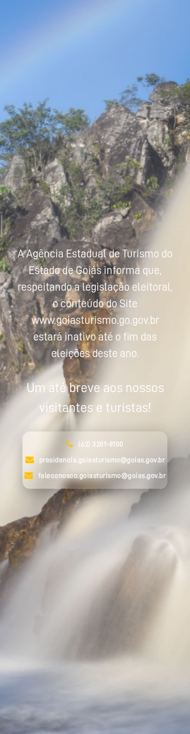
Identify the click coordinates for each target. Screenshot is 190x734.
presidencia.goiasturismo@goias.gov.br (102, 460)
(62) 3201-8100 (101, 444)
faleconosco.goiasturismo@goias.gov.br (102, 475)
